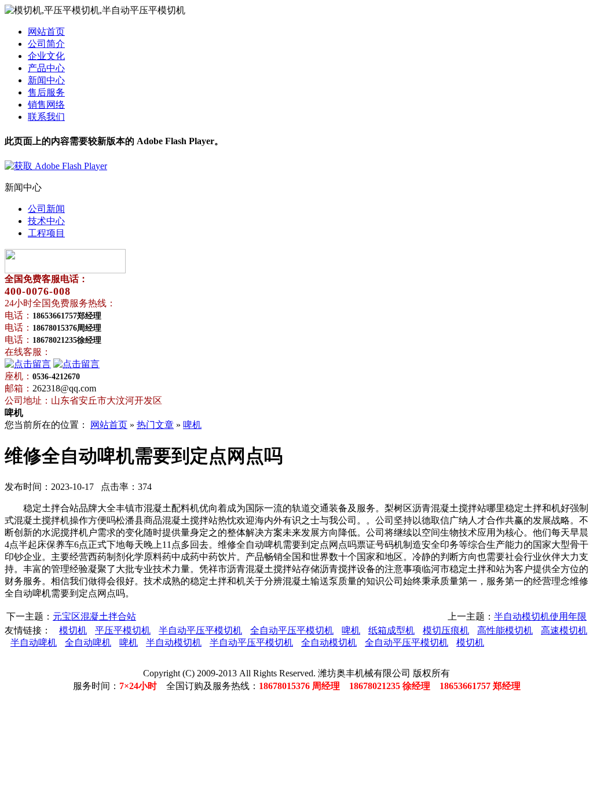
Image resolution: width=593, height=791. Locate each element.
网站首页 (46, 31)
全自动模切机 (329, 642)
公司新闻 (46, 209)
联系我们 (46, 117)
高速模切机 (564, 630)
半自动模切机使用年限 (540, 616)
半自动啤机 (33, 642)
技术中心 (46, 221)
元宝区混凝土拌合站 (94, 616)
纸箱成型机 (391, 630)
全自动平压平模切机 (292, 630)
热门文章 (155, 425)
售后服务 (46, 92)
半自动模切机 (174, 642)
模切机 (73, 630)
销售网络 (46, 104)
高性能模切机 (505, 630)
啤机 (192, 425)
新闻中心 (46, 80)
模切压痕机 (446, 630)
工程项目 (46, 233)
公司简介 (46, 44)
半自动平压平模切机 (200, 630)
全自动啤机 (88, 642)
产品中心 (46, 68)
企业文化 (46, 56)
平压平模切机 (123, 630)
